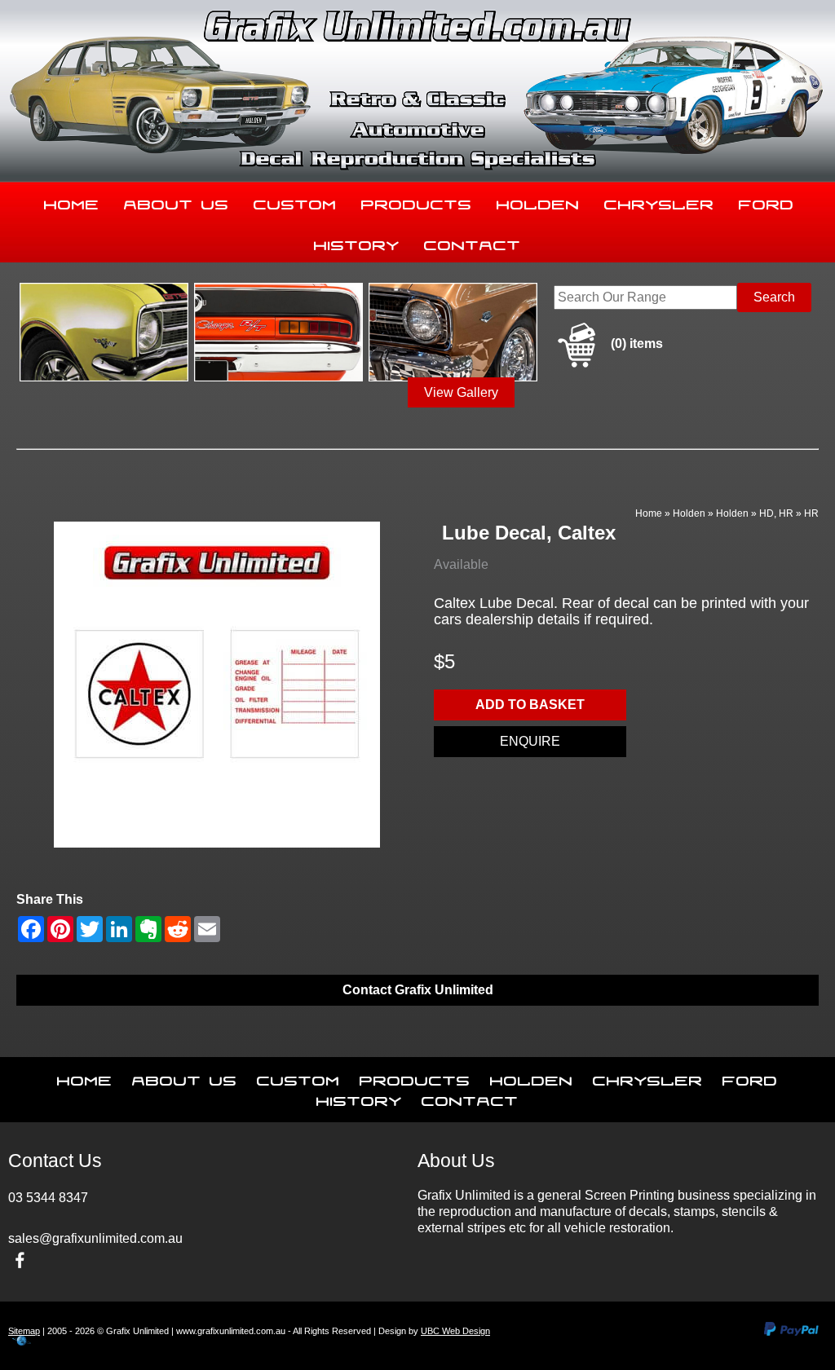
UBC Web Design (455, 1331)
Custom (295, 201)
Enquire (530, 741)
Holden (538, 201)
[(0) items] (608, 365)
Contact (472, 242)
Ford (766, 201)
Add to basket (530, 704)
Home (71, 201)
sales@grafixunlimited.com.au (95, 1238)
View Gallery (461, 392)
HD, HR (776, 513)
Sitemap (24, 1331)
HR (811, 513)
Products (416, 201)
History (357, 242)
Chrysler (659, 201)
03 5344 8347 (48, 1198)
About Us (176, 201)
